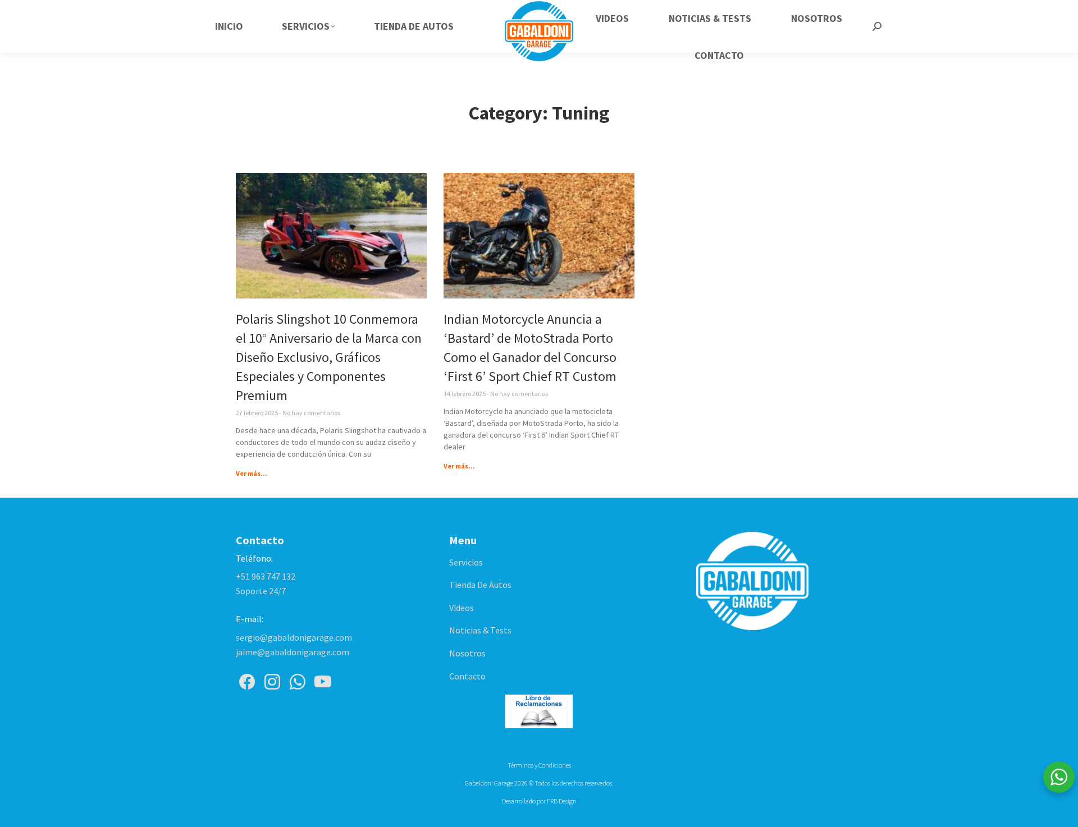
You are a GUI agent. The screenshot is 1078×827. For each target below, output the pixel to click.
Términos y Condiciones (539, 765)
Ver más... (251, 473)
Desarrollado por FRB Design (539, 801)
